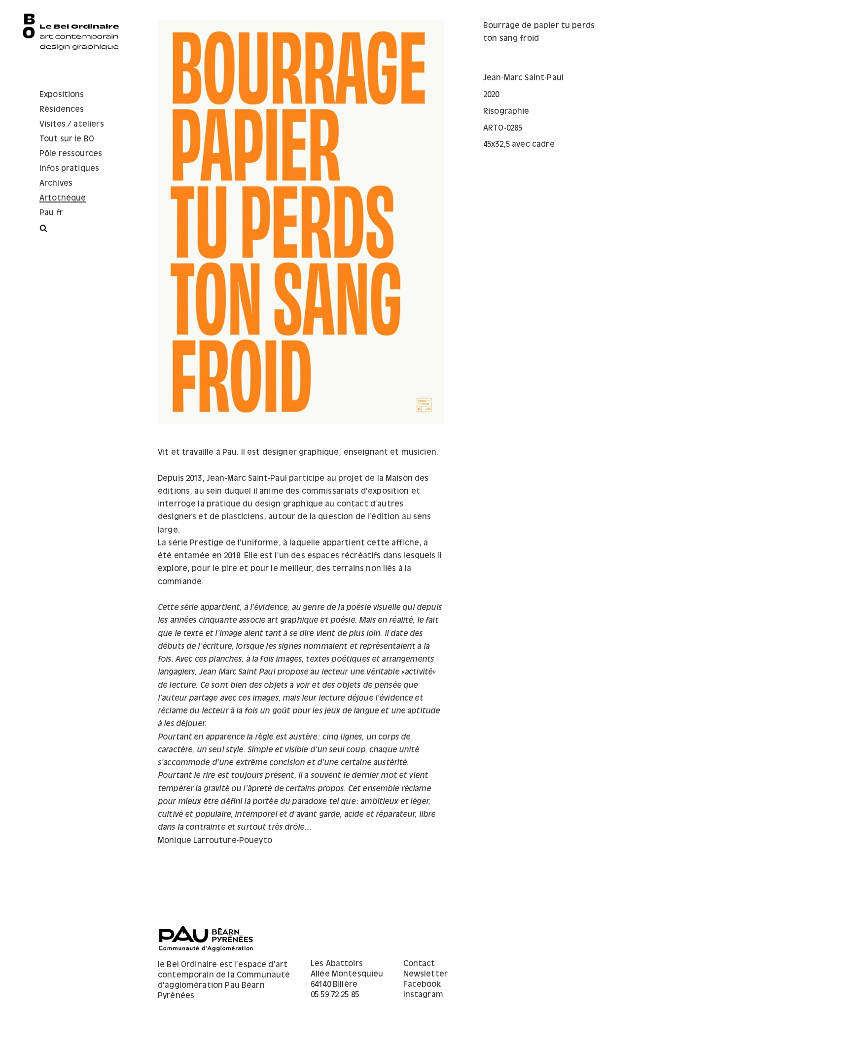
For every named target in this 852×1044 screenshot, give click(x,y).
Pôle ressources (70, 154)
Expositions (61, 95)
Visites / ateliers (71, 124)
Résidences (61, 109)
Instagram (423, 995)
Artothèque (62, 198)
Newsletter (425, 974)
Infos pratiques (69, 168)
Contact (419, 964)
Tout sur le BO (66, 139)
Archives (55, 183)
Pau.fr (51, 213)
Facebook (422, 984)
